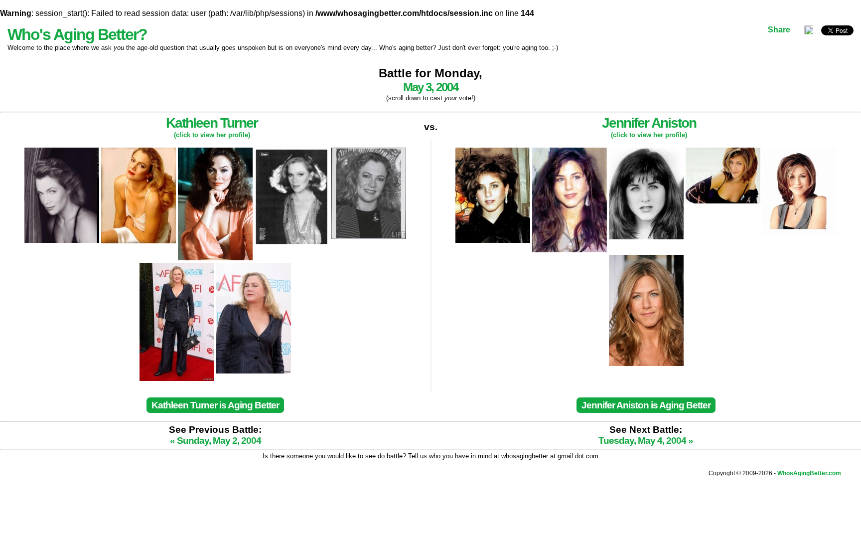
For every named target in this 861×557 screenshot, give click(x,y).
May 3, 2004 (430, 87)
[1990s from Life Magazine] (368, 152)
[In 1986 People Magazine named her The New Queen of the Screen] (293, 152)
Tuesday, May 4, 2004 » (645, 440)
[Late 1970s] (62, 152)
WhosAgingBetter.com (809, 473)
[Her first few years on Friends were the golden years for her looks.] (724, 152)
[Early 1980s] (139, 152)
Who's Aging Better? (77, 34)
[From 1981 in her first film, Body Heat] (216, 152)
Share (779, 29)
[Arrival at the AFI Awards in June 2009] (178, 267)
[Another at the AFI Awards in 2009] (253, 267)
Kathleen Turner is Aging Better (215, 405)
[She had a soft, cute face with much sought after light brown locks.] (799, 152)
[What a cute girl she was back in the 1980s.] (493, 152)
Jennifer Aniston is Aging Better (646, 405)
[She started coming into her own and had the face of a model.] (647, 152)
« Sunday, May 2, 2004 (215, 440)
